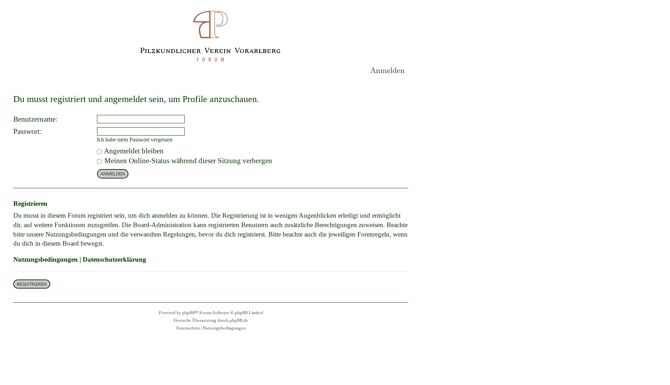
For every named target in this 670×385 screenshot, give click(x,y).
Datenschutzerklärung (114, 259)
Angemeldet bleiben (133, 151)
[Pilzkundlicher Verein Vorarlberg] (211, 34)
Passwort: (27, 131)
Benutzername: (35, 119)
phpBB (188, 312)
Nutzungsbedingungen (45, 259)
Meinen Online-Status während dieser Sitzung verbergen (187, 161)
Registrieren (32, 284)
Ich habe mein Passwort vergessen (134, 140)
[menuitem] (387, 70)
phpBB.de (239, 320)
